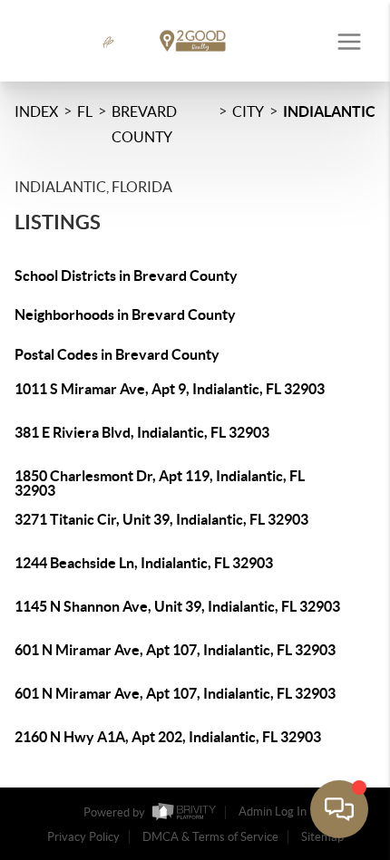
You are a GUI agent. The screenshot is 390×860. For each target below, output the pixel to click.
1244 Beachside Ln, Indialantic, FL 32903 (144, 563)
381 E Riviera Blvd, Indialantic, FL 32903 (142, 432)
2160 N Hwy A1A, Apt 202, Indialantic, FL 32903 (168, 737)
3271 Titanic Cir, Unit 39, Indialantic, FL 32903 (161, 519)
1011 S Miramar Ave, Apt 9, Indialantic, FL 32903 (170, 389)
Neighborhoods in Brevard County (125, 314)
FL (85, 111)
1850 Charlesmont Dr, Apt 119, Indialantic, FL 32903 (160, 483)
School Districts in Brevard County (126, 275)
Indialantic (329, 111)
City (248, 111)
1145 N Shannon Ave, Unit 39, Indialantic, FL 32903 (177, 606)
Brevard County (144, 124)
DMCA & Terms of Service (210, 837)
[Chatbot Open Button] (339, 809)
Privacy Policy (83, 837)
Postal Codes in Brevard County (117, 354)
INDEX (36, 111)
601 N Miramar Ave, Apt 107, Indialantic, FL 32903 (175, 650)
